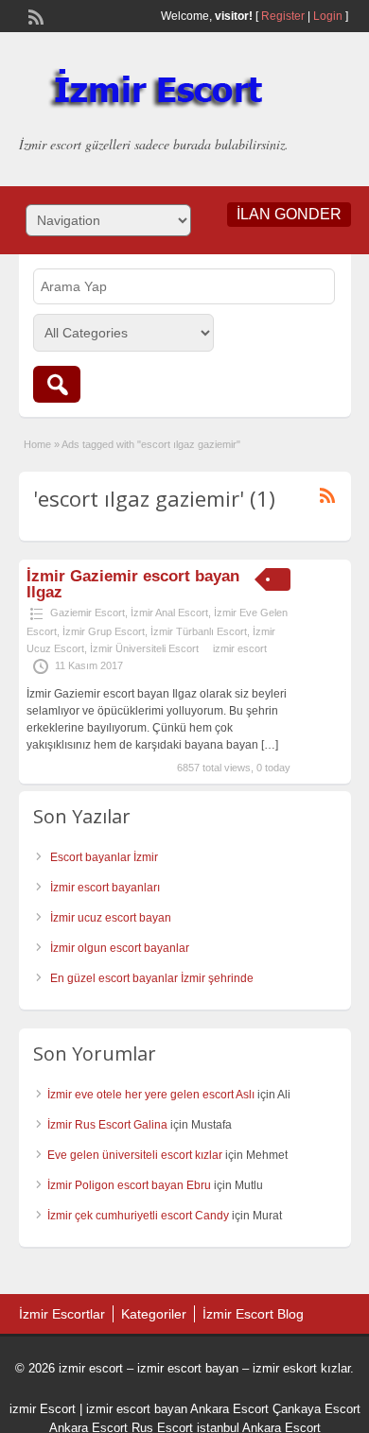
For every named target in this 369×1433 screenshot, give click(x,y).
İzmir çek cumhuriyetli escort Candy (138, 1215)
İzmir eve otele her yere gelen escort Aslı (151, 1094)
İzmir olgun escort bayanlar (119, 948)
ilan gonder (289, 214)
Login (328, 16)
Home (37, 444)
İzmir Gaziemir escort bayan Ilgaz (132, 584)
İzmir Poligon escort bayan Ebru (129, 1185)
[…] (269, 744)
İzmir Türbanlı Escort (198, 631)
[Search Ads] (56, 384)
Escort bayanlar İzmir (104, 857)
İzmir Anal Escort (169, 612)
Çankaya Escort (316, 1409)
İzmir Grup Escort (103, 631)
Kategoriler (153, 1313)
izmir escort (240, 648)
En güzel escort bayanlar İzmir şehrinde (152, 978)
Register (283, 16)
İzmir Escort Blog (253, 1313)
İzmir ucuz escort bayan (110, 917)
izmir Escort (42, 1409)
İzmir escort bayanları (105, 887)
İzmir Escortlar (62, 1313)
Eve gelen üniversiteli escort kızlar (134, 1155)
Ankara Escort (229, 1409)
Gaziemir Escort (87, 612)
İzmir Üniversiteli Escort (144, 648)
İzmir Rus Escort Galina (107, 1124)
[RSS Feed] (34, 15)
